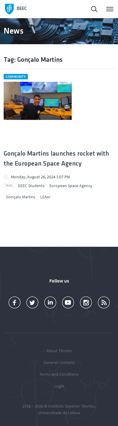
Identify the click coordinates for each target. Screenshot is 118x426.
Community (16, 76)
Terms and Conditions (59, 374)
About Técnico (59, 350)
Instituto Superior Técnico (71, 406)
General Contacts (59, 362)
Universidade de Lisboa (59, 412)
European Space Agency (70, 185)
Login (59, 386)
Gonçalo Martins (20, 197)
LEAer (45, 197)
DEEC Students (31, 185)
